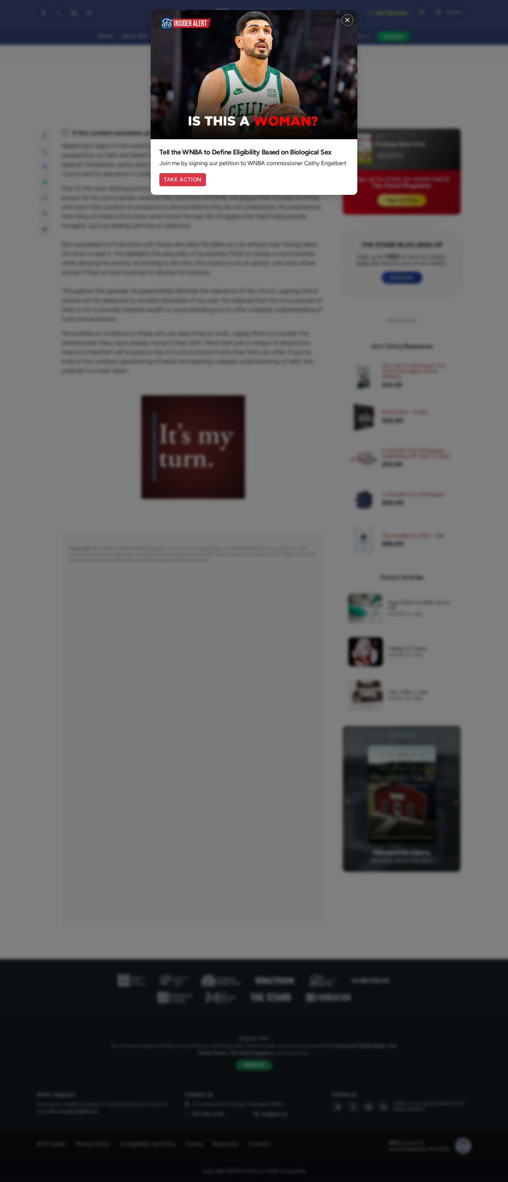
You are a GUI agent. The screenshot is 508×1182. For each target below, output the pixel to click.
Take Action (182, 179)
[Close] (347, 20)
